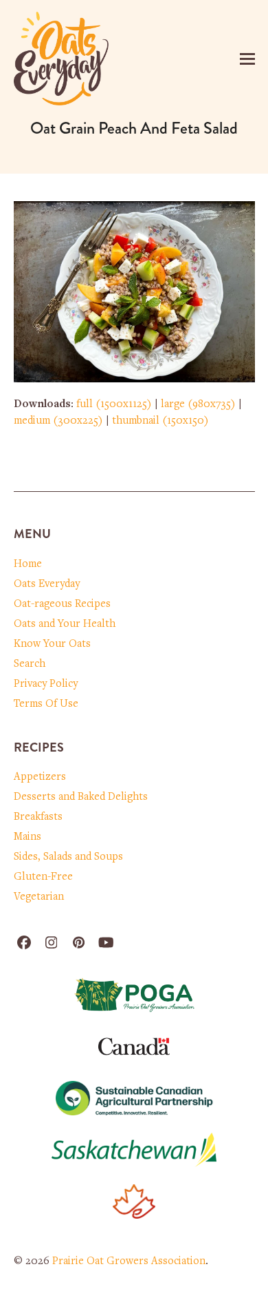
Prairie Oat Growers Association (128, 1261)
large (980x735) (198, 404)
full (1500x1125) (114, 404)
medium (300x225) (58, 420)
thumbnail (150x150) (160, 420)
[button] (247, 59)
